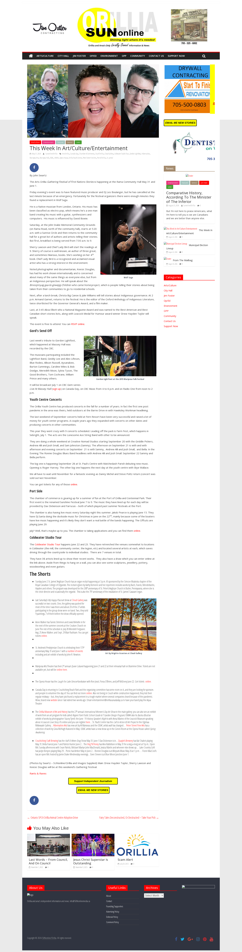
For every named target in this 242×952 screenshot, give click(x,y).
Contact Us (156, 55)
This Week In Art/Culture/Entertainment (189, 232)
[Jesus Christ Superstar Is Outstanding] (93, 836)
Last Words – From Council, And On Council (48, 861)
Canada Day (74, 153)
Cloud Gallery (109, 153)
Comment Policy (112, 922)
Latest (78, 142)
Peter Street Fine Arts (89, 157)
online (74, 484)
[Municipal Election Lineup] (175, 243)
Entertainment (48, 142)
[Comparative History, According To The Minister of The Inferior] (189, 175)
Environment (109, 55)
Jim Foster (79, 55)
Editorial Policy (112, 916)
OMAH (56, 157)
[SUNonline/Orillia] (31, 55)
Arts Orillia (65, 153)
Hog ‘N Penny (93, 744)
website (54, 700)
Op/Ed (93, 55)
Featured (60, 142)
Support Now (176, 55)
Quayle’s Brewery (125, 740)
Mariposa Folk (44, 157)
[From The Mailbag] (167, 258)
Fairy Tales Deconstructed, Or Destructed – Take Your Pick (129, 817)
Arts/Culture (45, 55)
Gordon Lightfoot (135, 153)
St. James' (110, 157)
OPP (124, 55)
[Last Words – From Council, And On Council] (48, 836)
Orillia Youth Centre (75, 157)
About (108, 895)
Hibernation (146, 153)
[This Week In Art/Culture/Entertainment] (180, 228)
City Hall (63, 55)
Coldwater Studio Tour (121, 153)
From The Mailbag (182, 260)
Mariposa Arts (34, 157)
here (88, 722)
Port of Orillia (101, 157)
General (69, 142)
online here (62, 669)
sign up (57, 388)
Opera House (64, 157)
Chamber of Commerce (86, 153)
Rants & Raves (38, 773)
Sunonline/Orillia (52, 153)
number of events (75, 651)
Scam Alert (125, 860)
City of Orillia (99, 153)
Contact (109, 901)
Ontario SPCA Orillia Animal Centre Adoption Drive (52, 817)
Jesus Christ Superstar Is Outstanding (90, 861)
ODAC (52, 157)
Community (137, 55)
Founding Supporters (114, 906)
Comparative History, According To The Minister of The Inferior (188, 197)
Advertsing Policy (112, 911)
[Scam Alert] (137, 836)
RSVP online (77, 324)
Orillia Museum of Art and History (53, 712)
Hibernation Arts (60, 725)
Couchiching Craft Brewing (46, 740)
